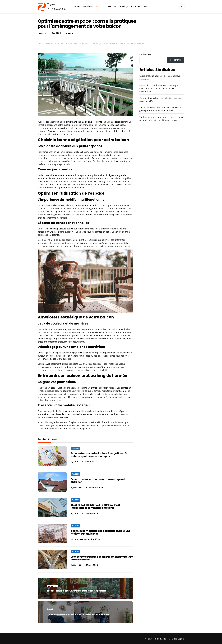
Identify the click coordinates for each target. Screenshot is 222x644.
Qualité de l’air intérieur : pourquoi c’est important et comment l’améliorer (95, 506)
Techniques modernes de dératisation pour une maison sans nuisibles (100, 532)
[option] (38, 638)
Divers (146, 6)
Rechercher (145, 54)
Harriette (42, 33)
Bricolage (124, 6)
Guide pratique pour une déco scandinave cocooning (38, 637)
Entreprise (135, 6)
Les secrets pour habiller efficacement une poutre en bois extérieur (102, 558)
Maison (98, 6)
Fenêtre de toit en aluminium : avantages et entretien (98, 480)
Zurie (75, 461)
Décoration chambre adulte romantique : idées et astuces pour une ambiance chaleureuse (159, 88)
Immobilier (88, 6)
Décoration (112, 6)
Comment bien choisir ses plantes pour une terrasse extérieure (140, 637)
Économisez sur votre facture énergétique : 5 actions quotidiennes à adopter (99, 454)
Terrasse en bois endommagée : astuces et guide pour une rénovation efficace (187, 638)
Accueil (77, 6)
